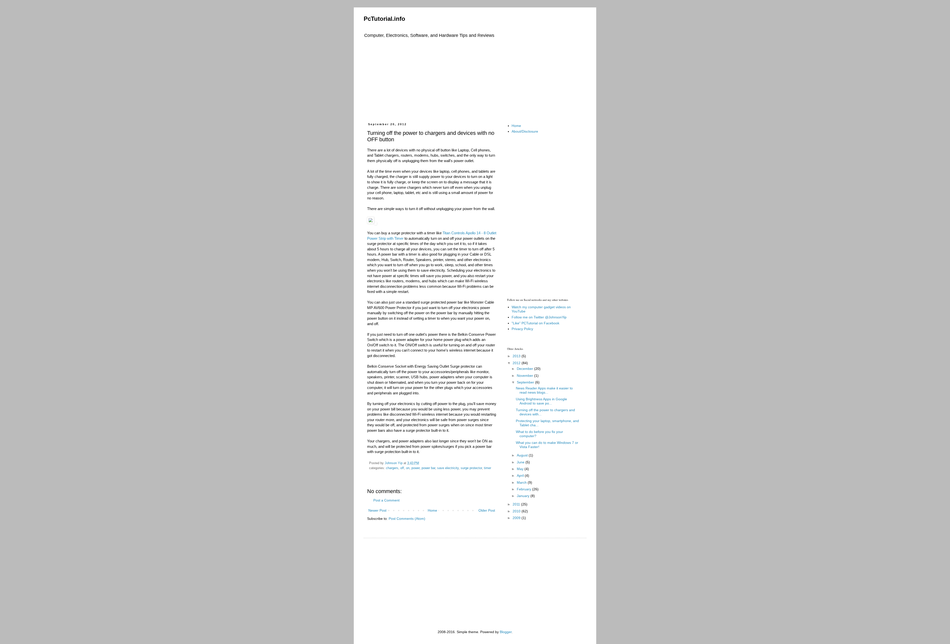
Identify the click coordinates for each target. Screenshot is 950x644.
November (525, 376)
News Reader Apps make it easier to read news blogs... (544, 390)
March (522, 482)
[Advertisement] (475, 79)
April (521, 475)
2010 (517, 511)
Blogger (506, 632)
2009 (517, 518)
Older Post (486, 510)
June (521, 462)
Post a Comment (386, 500)
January (523, 496)
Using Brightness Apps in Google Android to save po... (541, 401)
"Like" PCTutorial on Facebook (535, 323)
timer (487, 468)
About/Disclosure (525, 131)
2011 (517, 504)
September (526, 382)
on (407, 468)
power (415, 468)
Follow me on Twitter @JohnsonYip (539, 317)
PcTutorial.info (384, 18)
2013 (517, 356)
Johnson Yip (394, 463)
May (520, 469)
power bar (428, 468)
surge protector (471, 468)
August (523, 455)
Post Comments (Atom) (407, 519)
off (402, 468)
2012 (517, 363)
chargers (392, 468)
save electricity (448, 468)
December (525, 369)
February (524, 489)
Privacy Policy (522, 329)
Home (432, 510)
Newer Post (377, 510)
